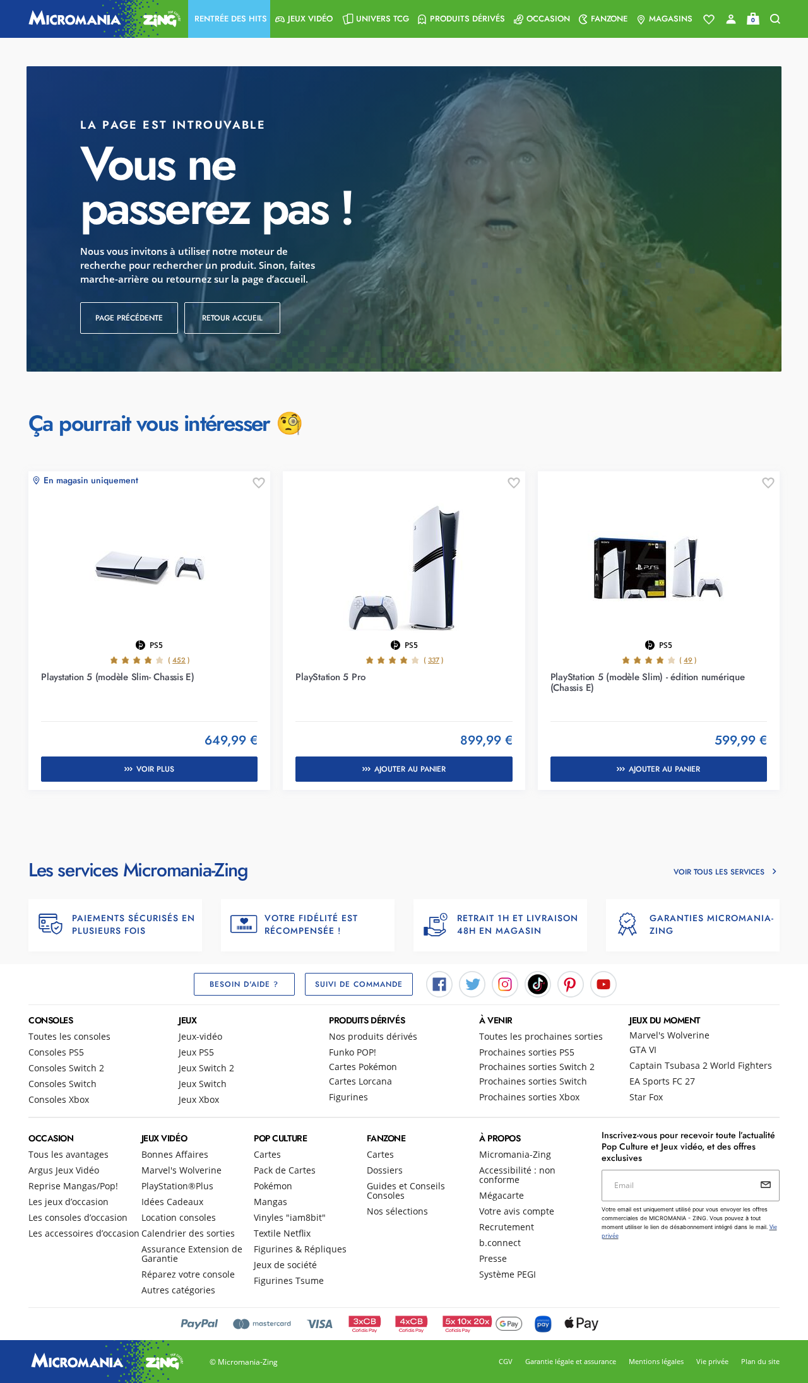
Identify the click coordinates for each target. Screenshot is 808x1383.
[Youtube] (603, 983)
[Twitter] (472, 983)
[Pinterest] (570, 983)
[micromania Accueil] (101, 19)
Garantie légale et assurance (570, 1361)
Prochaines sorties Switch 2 (537, 1067)
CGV (506, 1361)
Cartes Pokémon (363, 1067)
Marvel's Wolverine (669, 1035)
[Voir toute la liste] (709, 19)
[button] (229, 19)
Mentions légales (656, 1361)
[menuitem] (229, 19)
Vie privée (712, 1361)
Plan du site (760, 1361)
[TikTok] (538, 983)
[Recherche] (775, 19)
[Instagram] (505, 983)
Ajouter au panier (410, 769)
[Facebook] (439, 983)
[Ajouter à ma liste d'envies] (258, 483)
